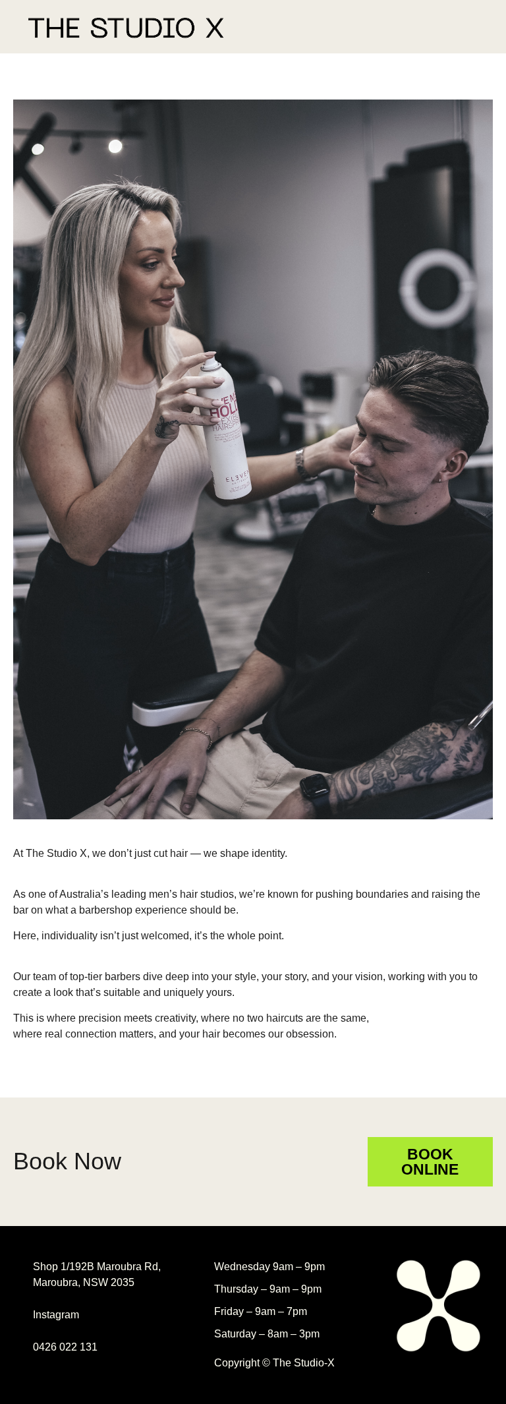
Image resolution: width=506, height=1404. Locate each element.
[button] (470, 27)
